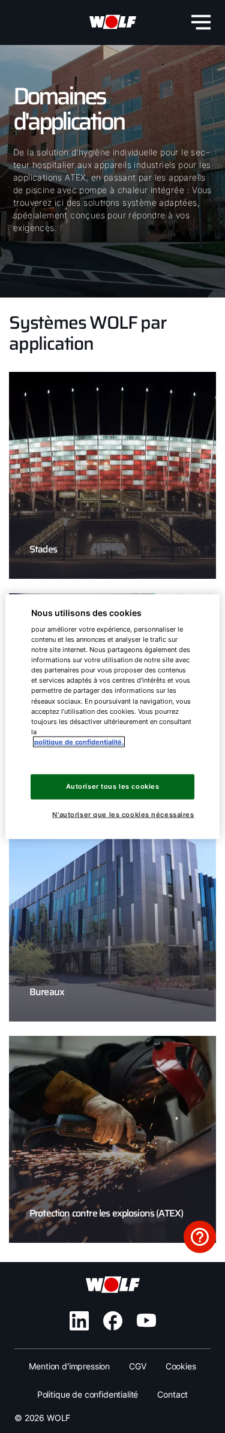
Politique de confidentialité (88, 1394)
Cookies (181, 1366)
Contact (172, 1394)
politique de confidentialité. (79, 741)
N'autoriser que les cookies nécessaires (123, 814)
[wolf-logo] (112, 22)
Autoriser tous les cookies (113, 786)
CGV (137, 1366)
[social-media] (79, 1320)
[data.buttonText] (200, 1237)
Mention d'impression (69, 1366)
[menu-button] (201, 22)
